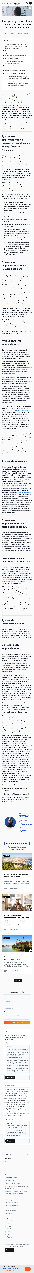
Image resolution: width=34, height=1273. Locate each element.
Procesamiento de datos (12, 1208)
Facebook (10, 1229)
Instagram (10, 1223)
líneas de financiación (25, 492)
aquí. (29, 550)
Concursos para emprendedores (15, 73)
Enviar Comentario (17, 1022)
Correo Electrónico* (9, 1005)
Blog (8, 1234)
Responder (10, 1077)
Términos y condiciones (12, 1202)
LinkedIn (9, 1221)
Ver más (17, 980)
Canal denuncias (10, 1213)
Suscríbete (9, 1250)
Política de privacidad (11, 1205)
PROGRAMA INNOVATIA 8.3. (19, 410)
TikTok (9, 1231)
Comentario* (7, 1012)
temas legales (19, 1130)
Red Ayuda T (9, 1158)
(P (9, 718)
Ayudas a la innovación (12, 58)
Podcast (9, 1237)
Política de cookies (11, 1210)
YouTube (10, 1226)
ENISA (4, 310)
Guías (7, 1162)
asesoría (9, 1129)
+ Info (28, 1269)
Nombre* (6, 998)
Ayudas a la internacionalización (15, 70)
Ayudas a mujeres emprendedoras (15, 55)
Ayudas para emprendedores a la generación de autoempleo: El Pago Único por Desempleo (16, 46)
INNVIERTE (11, 506)
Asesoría (8, 1155)
